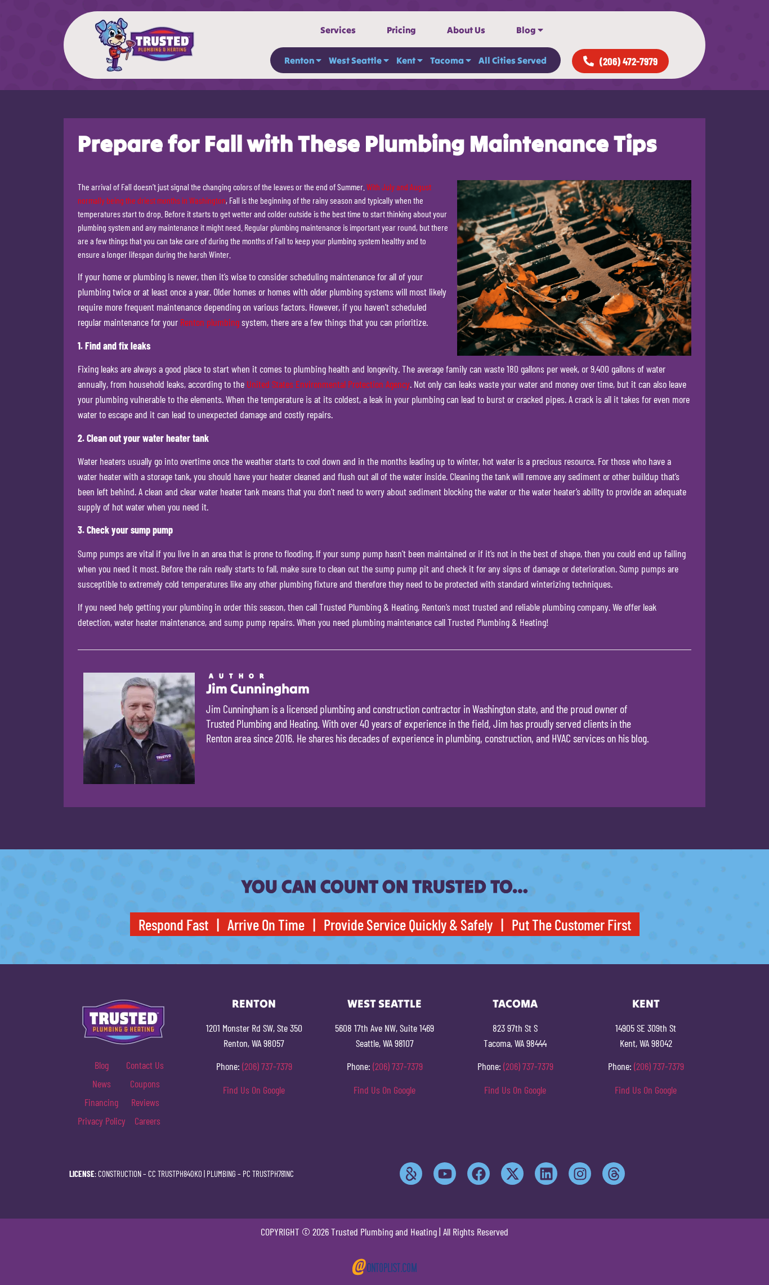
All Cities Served (513, 60)
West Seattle (355, 60)
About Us (466, 29)
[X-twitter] (512, 1173)
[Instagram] (580, 1173)
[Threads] (613, 1173)
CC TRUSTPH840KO (175, 1173)
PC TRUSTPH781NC (268, 1173)
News (101, 1083)
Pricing (401, 29)
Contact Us (145, 1065)
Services (338, 29)
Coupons (145, 1083)
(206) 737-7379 (267, 1066)
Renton (299, 60)
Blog (526, 29)
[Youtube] (444, 1173)
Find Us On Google (254, 1089)
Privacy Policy (102, 1120)
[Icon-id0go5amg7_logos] (411, 1173)
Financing (101, 1102)
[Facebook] (478, 1173)
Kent (405, 60)
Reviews (145, 1102)
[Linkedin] (546, 1173)
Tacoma (447, 60)
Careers (147, 1120)
